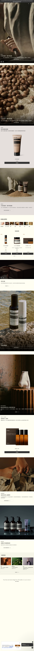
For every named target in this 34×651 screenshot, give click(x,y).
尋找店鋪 (6, 253)
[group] (3, 224)
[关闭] (19, 643)
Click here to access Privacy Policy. (7, 647)
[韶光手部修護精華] (6, 239)
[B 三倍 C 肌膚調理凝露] (17, 239)
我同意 (17, 645)
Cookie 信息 (17, 647)
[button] (16, 64)
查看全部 (16, 572)
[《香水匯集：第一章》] (28, 239)
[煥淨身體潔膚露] (17, 145)
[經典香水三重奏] (17, 435)
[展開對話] (32, 648)
